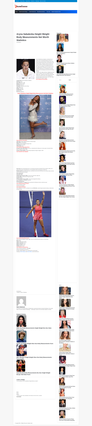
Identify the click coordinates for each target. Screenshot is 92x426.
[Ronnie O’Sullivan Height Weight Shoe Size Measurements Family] (62, 103)
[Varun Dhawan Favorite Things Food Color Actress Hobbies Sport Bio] (62, 374)
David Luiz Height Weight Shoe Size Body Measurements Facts (35, 343)
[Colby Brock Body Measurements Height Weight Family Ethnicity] (62, 92)
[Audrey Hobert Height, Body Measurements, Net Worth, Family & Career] (65, 351)
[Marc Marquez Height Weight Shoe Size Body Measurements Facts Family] (22, 355)
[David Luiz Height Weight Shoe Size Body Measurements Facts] (22, 342)
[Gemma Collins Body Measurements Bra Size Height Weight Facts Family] (62, 194)
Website (18, 394)
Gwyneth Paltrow (60, 42)
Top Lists (48, 11)
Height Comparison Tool (56, 11)
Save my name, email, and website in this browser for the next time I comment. (29, 395)
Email (18, 393)
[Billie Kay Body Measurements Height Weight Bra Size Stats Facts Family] (21, 326)
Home (17, 11)
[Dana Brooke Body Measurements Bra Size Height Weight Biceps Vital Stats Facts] (21, 371)
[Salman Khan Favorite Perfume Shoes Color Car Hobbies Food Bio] (62, 385)
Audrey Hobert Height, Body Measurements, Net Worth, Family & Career (66, 354)
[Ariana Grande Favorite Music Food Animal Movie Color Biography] (62, 396)
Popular (60, 286)
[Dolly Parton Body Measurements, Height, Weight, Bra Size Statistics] (62, 317)
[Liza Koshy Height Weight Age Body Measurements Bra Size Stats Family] (62, 161)
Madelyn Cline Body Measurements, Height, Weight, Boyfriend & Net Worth (66, 297)
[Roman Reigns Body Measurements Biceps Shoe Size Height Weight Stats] (62, 363)
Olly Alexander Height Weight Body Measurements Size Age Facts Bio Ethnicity (66, 129)
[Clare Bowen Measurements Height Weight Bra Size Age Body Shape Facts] (62, 114)
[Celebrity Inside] (21, 6)
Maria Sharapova (23, 251)
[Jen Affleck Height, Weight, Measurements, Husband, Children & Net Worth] (65, 339)
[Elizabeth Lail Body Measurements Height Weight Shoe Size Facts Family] (62, 138)
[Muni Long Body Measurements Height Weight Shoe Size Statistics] (60, 51)
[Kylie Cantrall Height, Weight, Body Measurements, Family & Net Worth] (65, 328)
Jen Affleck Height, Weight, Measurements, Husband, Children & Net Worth (67, 341)
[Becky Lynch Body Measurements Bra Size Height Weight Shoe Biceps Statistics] (62, 149)
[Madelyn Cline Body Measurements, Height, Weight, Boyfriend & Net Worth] (65, 294)
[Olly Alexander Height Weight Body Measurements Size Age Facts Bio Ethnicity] (62, 126)
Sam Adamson (19, 42)
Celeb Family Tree (32, 11)
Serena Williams (29, 251)
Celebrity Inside (30, 423)
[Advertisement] (46, 21)
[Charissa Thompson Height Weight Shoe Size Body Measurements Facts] (62, 183)
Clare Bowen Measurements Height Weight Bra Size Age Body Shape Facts (66, 117)
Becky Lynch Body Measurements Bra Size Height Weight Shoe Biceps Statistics (67, 152)
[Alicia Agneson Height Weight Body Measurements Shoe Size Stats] (62, 172)
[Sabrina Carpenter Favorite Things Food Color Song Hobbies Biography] (62, 417)
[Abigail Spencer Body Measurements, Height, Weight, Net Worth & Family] (65, 306)
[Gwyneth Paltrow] (62, 41)
